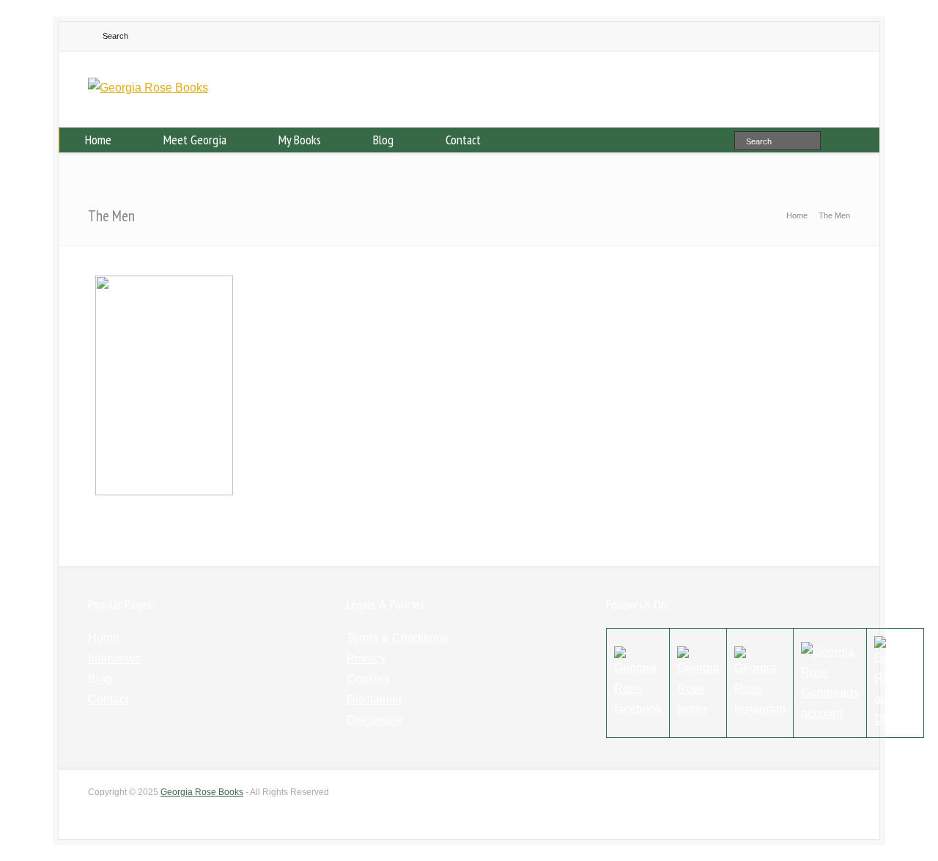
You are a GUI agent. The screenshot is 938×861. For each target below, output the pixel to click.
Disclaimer (374, 699)
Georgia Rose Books (201, 792)
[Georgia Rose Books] (148, 87)
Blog (383, 139)
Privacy (366, 658)
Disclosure (374, 720)
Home (98, 139)
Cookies (368, 679)
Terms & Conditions (397, 638)
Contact (463, 139)
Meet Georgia (194, 139)
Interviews (114, 658)
